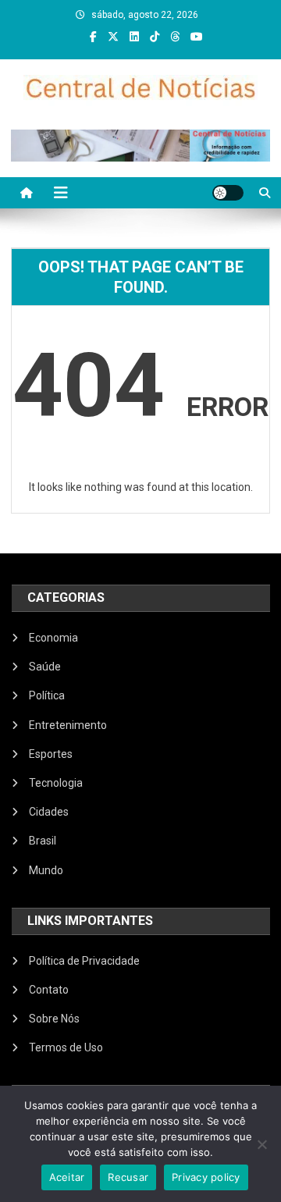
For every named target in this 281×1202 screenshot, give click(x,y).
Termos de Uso (66, 1047)
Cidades (49, 811)
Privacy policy (206, 1177)
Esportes (51, 754)
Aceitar (67, 1177)
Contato (49, 989)
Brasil (42, 840)
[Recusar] (261, 1144)
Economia (53, 637)
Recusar (128, 1177)
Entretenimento (68, 725)
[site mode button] (228, 193)
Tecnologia (56, 783)
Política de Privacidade (84, 961)
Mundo (46, 870)
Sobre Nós (54, 1018)
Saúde (45, 666)
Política (47, 695)
